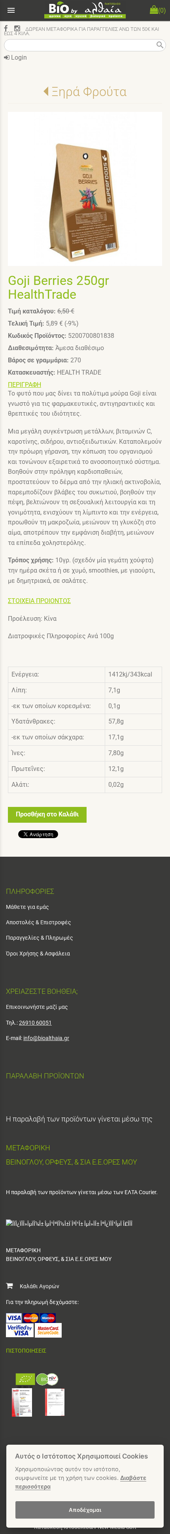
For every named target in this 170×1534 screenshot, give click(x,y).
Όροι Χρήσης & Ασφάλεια (38, 953)
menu (11, 10)
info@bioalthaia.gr (46, 1038)
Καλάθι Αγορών (36, 1286)
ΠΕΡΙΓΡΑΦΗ (24, 384)
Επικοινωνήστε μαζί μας (37, 1007)
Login (18, 57)
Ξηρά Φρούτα (88, 91)
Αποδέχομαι (85, 1510)
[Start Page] (85, 10)
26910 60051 (35, 1023)
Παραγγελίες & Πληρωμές (39, 938)
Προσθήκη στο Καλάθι (47, 814)
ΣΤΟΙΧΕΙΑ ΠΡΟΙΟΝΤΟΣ (39, 601)
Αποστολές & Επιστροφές (38, 922)
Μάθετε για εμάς (27, 907)
